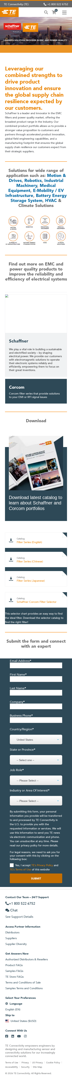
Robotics (33, 180)
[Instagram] (25, 1036)
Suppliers (11, 938)
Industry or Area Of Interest (30, 790)
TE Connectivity (9, 12)
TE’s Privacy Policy (42, 865)
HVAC (51, 200)
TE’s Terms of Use (20, 869)
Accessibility (11, 1066)
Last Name (18, 688)
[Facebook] (6, 1036)
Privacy (25, 1062)
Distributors (12, 932)
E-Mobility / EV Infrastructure (34, 193)
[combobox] (36, 737)
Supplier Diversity (16, 944)
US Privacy (37, 1062)
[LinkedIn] (12, 1036)
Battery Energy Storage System (39, 198)
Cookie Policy (53, 1062)
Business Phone (21, 715)
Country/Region (22, 729)
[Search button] (46, 12)
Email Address (20, 660)
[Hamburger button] (64, 12)
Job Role (17, 770)
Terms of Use (11, 1062)
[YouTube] (19, 1036)
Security (25, 1066)
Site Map (37, 1066)
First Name (18, 674)
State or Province (22, 749)
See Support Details (19, 917)
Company (17, 701)
